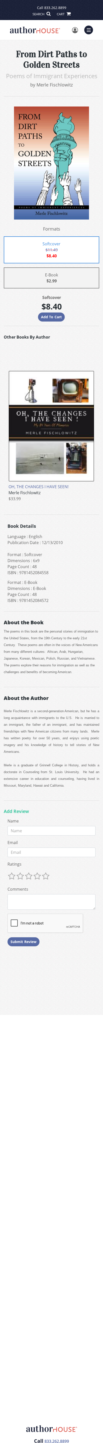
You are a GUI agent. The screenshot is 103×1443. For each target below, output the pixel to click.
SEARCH (38, 14)
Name (13, 821)
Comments (18, 889)
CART (61, 14)
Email (13, 842)
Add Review (16, 811)
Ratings (15, 864)
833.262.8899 (55, 7)
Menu (90, 29)
